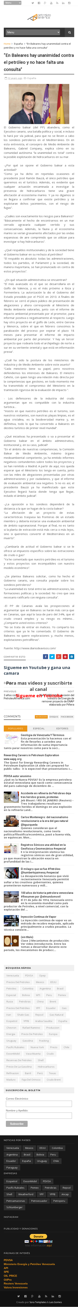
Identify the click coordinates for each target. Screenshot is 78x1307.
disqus (54, 717)
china (40, 1001)
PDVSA (29, 975)
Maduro (11, 1079)
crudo (50, 1053)
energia (10, 1034)
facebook (67, 717)
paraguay (12, 1167)
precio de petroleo (32, 1034)
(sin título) (27, 937)
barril (28, 1073)
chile (66, 1047)
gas (64, 1008)
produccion (52, 1027)
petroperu (59, 1201)
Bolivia (26, 995)
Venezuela (12, 975)
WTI (38, 995)
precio (53, 1047)
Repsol (39, 1014)
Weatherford (25, 1194)
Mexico (40, 982)
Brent (53, 1001)
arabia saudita (43, 1021)
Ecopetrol (11, 1021)
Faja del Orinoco (31, 1079)
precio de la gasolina (19, 1066)
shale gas (23, 1014)
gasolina (28, 1040)
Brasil (60, 988)
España (18, 43)
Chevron (11, 1027)
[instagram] (69, 3)
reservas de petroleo (19, 1060)
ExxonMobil (13, 1053)
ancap (65, 1194)
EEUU (53, 982)
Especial (39, 728)
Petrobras (25, 1001)
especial (11, 995)
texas (52, 1073)
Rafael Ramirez (31, 1027)
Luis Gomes (55, 1302)
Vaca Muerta (33, 1053)
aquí (49, 1245)
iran (8, 1014)
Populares (15, 728)
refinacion (12, 1073)
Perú (40, 1073)
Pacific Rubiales (15, 1047)
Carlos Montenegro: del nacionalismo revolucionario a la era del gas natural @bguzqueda (44, 821)
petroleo (11, 988)
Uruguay (11, 1040)
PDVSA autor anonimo (17, 776)
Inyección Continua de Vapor (38, 916)
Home (7, 43)
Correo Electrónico (17, 1098)
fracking (44, 1040)
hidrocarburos (46, 1066)
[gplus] (45, 3)
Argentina (45, 988)
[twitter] (33, 3)
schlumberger (14, 1207)
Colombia (28, 988)
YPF (38, 1008)
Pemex (62, 995)
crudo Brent (54, 1079)
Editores (62, 728)
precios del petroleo (18, 982)
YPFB (26, 1021)
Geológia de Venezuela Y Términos (42, 735)
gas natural (56, 1014)
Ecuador (51, 1008)
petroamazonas (15, 1201)
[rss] (57, 3)
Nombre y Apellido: (17, 1110)
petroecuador (39, 1201)
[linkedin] (63, 3)
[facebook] (39, 3)
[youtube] (51, 3)
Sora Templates (38, 1302)
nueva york (37, 1047)
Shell (41, 1060)
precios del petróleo (18, 1008)
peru (49, 995)
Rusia (9, 1001)
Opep (42, 975)
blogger (41, 717)
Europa (53, 1034)
